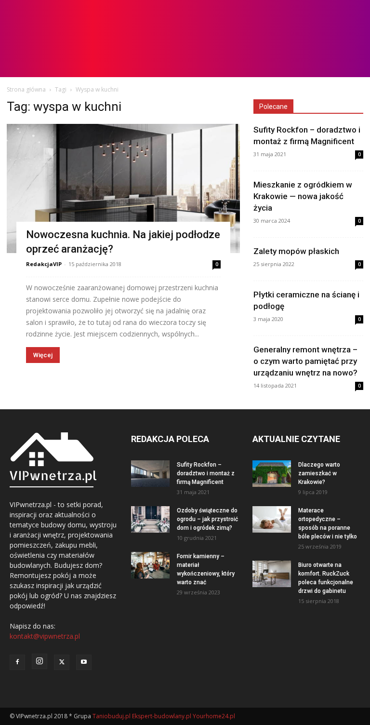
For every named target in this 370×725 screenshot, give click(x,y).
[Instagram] (39, 661)
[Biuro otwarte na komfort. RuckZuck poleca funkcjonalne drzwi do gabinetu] (271, 574)
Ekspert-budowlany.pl (161, 716)
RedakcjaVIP (44, 264)
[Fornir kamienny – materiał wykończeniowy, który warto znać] (150, 565)
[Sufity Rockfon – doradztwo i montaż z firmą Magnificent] (150, 473)
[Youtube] (84, 662)
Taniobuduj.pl (111, 716)
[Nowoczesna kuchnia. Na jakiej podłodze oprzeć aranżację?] (123, 188)
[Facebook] (17, 662)
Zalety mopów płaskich (296, 251)
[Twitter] (61, 662)
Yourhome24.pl (214, 716)
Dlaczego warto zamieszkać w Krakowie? (319, 473)
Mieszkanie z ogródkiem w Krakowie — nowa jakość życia (302, 196)
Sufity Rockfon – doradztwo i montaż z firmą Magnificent (206, 473)
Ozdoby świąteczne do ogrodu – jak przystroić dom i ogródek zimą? (207, 519)
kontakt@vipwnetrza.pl (45, 636)
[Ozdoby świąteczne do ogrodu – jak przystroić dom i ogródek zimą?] (150, 519)
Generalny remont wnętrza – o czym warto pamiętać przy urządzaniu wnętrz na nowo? (305, 361)
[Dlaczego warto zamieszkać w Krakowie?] (271, 473)
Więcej (43, 355)
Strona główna (26, 89)
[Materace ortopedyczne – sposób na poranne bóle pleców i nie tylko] (271, 519)
